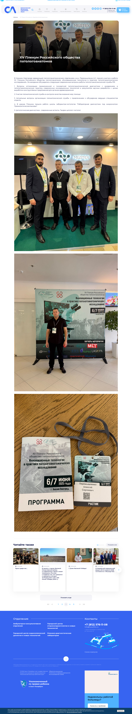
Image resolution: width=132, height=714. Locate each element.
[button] (119, 570)
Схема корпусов (91, 652)
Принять (121, 711)
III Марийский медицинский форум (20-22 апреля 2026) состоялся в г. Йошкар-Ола (105, 570)
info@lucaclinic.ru (91, 627)
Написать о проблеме (98, 706)
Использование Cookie (74, 712)
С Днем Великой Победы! (77, 568)
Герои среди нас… (21, 568)
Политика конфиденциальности (59, 673)
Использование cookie (56, 674)
